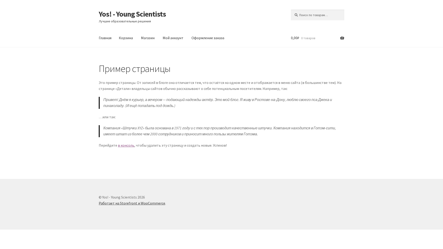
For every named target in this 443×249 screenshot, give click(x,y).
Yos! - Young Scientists (132, 14)
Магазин (148, 38)
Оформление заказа (208, 38)
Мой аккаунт (173, 38)
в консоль (126, 145)
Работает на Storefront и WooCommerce (132, 203)
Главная (105, 38)
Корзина (126, 38)
